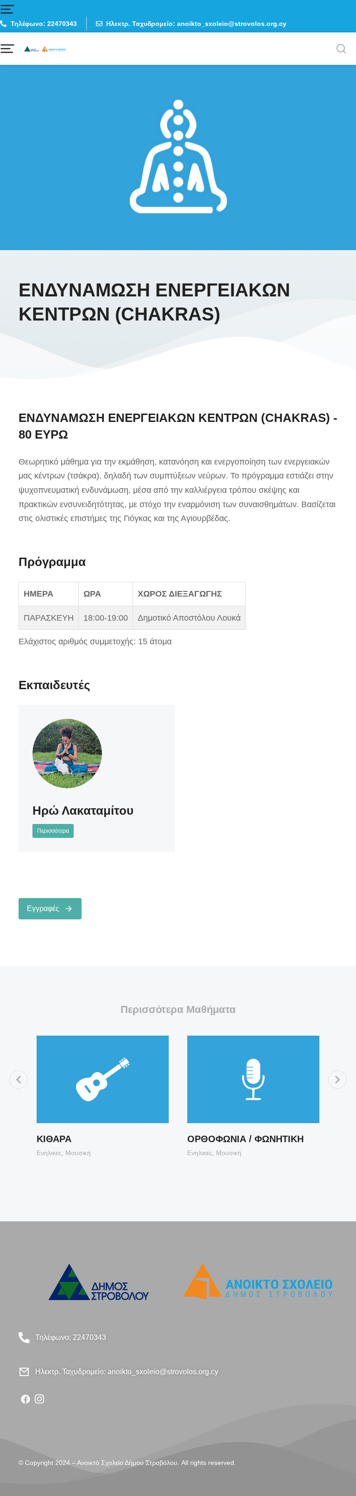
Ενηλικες (49, 1153)
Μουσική (78, 1153)
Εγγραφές (43, 908)
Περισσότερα (53, 831)
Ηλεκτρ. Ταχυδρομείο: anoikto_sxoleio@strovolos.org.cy (126, 1372)
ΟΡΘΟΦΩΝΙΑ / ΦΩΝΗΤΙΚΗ (245, 1139)
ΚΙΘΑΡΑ (54, 1139)
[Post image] (67, 753)
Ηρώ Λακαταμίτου (83, 810)
